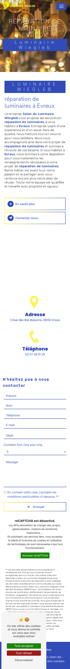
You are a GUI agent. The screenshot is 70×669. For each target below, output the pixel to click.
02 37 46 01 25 (35, 354)
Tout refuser (24, 653)
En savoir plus (25, 204)
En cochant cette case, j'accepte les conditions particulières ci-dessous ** (33, 494)
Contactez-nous (26, 218)
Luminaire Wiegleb (22, 6)
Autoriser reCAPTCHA (35, 555)
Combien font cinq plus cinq (23, 445)
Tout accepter (23, 646)
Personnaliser (24, 660)
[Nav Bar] (61, 6)
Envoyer (39, 507)
